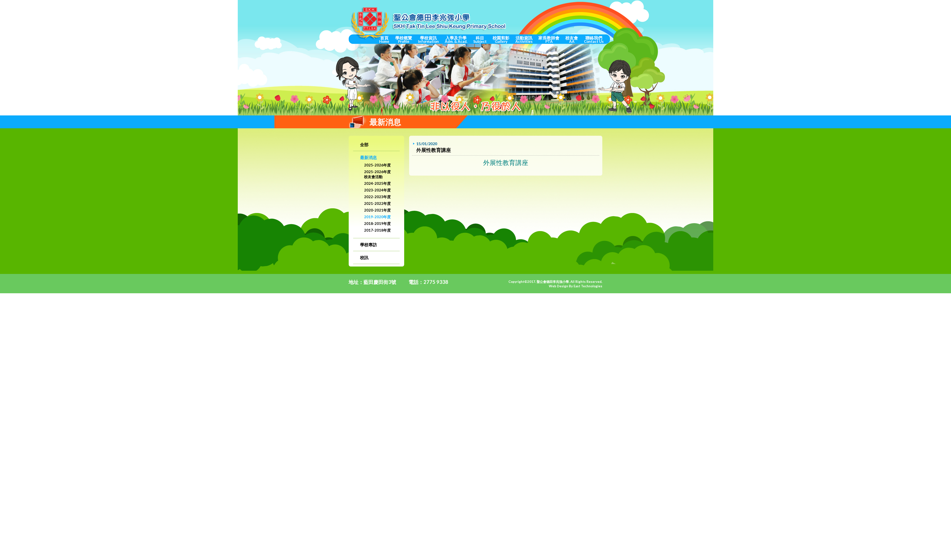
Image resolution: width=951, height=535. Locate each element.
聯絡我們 (594, 39)
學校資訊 (428, 39)
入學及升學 (456, 39)
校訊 (364, 257)
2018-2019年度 (377, 223)
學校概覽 (403, 39)
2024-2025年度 (377, 183)
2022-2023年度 (377, 196)
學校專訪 (368, 244)
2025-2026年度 (377, 165)
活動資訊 (523, 39)
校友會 (571, 39)
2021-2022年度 (377, 203)
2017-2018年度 (377, 230)
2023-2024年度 (377, 190)
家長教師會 (548, 39)
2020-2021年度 (377, 210)
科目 (480, 39)
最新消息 (368, 157)
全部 (364, 144)
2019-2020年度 (377, 216)
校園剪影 (501, 39)
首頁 (384, 39)
